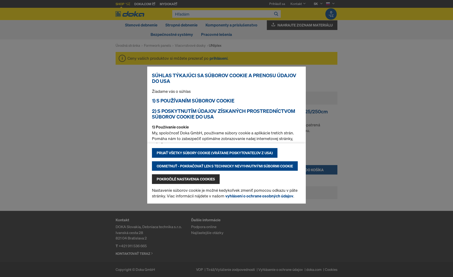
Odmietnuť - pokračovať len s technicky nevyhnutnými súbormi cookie (225, 166)
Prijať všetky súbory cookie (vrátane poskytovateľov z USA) (215, 152)
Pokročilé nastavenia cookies (186, 179)
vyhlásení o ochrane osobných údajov (259, 196)
